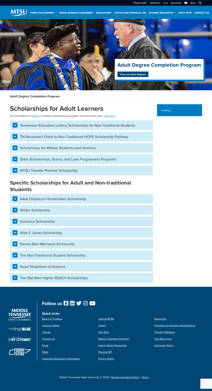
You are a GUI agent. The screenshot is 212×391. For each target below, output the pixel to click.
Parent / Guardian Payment (113, 339)
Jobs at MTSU (106, 319)
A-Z (165, 3)
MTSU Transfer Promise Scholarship (49, 170)
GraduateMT (103, 12)
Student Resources (161, 12)
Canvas (46, 332)
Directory (176, 3)
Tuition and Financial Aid (130, 12)
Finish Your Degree (42, 12)
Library (102, 325)
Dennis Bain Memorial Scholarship (47, 243)
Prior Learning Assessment (76, 12)
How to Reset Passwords (112, 345)
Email (45, 345)
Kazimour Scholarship (37, 221)
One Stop (103, 332)
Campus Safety (50, 325)
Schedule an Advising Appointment (174, 325)
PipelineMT (140, 3)
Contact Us (201, 12)
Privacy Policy (106, 358)
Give (193, 3)
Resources (160, 319)
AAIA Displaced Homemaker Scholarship (53, 198)
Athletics (155, 3)
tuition (35, 116)
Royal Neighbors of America (42, 266)
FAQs (45, 352)
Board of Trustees (52, 319)
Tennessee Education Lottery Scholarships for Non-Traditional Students (77, 125)
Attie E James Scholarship (41, 232)
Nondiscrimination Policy (125, 377)
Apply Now (185, 12)
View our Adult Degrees (133, 74)
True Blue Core (163, 339)
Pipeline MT (105, 352)
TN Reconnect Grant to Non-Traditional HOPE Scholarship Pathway (74, 136)
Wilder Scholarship (35, 210)
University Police (164, 345)
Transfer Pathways (164, 332)
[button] (199, 3)
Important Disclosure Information (61, 358)
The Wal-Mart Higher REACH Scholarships (54, 277)
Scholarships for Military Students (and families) (58, 147)
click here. (110, 116)
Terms (145, 377)
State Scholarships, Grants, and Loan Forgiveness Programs (68, 159)
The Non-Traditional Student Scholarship (52, 255)
